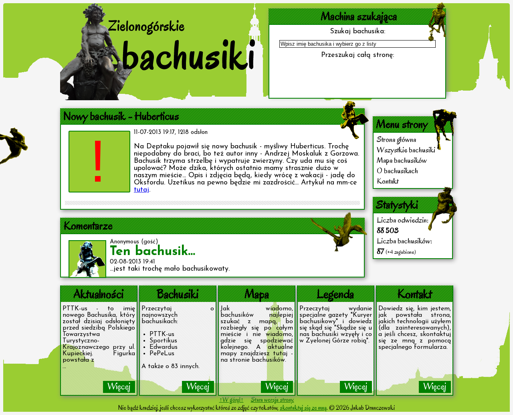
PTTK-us (161, 334)
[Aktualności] (119, 387)
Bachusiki (178, 293)
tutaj (141, 190)
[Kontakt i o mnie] (435, 387)
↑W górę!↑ (231, 400)
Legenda (335, 293)
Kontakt (387, 181)
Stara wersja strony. (272, 400)
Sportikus (163, 341)
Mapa (256, 293)
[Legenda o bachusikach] (356, 387)
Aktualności (98, 293)
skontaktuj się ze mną (303, 408)
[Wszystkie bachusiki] (198, 387)
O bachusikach (397, 171)
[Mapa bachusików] (277, 387)
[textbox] (357, 44)
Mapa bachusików (402, 160)
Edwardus (163, 347)
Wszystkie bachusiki (406, 150)
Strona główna (396, 139)
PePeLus (161, 353)
